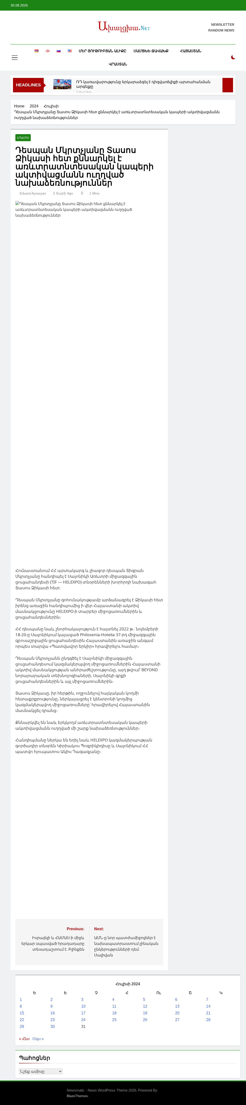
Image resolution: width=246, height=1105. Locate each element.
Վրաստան (118, 64)
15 (22, 1013)
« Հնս (24, 1039)
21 (208, 1013)
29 (22, 1026)
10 (83, 1006)
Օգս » (38, 1039)
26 (145, 1020)
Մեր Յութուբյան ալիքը (102, 51)
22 (22, 1020)
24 (83, 1020)
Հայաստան (190, 51)
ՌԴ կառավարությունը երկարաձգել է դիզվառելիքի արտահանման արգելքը (143, 84)
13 (177, 1006)
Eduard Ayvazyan (33, 193)
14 (208, 1006)
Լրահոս (23, 137)
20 (177, 1013)
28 (208, 1020)
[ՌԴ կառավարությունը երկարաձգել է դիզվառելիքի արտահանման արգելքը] (62, 84)
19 (145, 1013)
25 (114, 1020)
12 (145, 1006)
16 (52, 1013)
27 (177, 1020)
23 (52, 1020)
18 (114, 1013)
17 (83, 1013)
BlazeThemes (77, 1096)
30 (52, 1026)
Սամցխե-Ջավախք (151, 51)
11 (114, 1006)
